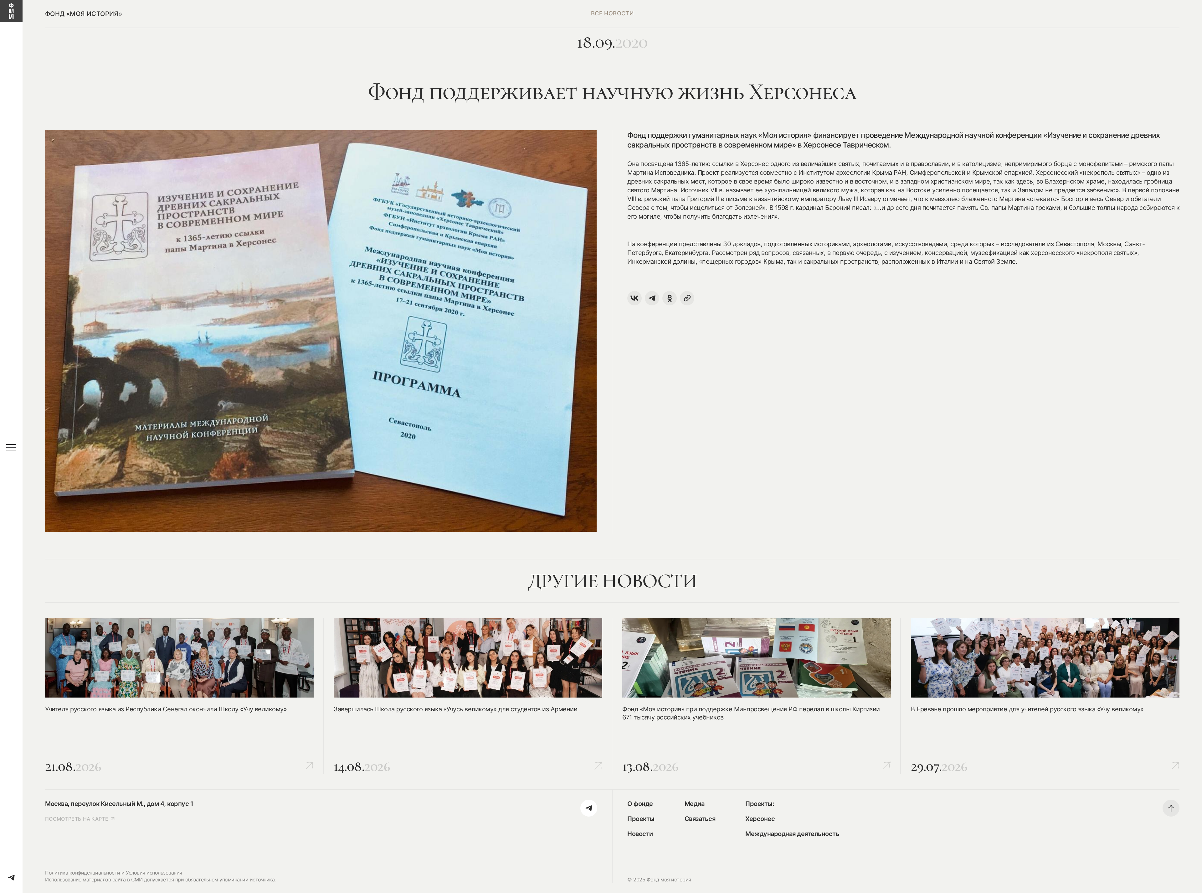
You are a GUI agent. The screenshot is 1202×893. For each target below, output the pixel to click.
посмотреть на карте (76, 819)
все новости (612, 13)
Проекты (641, 819)
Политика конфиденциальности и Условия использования (113, 873)
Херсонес (760, 819)
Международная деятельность (792, 834)
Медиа (695, 803)
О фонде (640, 803)
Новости (640, 834)
